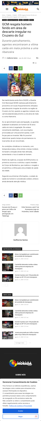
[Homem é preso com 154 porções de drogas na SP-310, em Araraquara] (7, 278)
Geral (20, 20)
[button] (3, 9)
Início (3, 15)
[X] (16, 68)
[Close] (39, 380)
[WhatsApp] (20, 68)
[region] (20, 400)
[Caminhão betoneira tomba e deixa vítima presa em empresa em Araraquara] (7, 267)
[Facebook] (11, 68)
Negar (20, 416)
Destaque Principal (13, 20)
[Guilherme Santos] (3, 58)
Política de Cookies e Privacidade (20, 406)
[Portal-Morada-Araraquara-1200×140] (20, 3)
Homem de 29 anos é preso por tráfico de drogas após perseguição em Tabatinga (9, 211)
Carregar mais (20, 343)
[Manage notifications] (36, 416)
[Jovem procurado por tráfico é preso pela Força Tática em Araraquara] (7, 335)
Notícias (26, 20)
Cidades (9, 15)
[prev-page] (3, 285)
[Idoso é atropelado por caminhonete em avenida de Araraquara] (7, 257)
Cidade (15, 15)
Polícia (31, 20)
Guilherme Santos (12, 58)
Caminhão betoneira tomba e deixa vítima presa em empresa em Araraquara (26, 266)
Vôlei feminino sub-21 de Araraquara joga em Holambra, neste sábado (30, 209)
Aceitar (20, 411)
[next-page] (6, 285)
